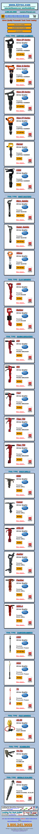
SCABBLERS (25, 746)
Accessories (19, 31)
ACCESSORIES (17, 818)
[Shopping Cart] (34, 18)
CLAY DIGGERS (25, 279)
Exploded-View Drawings (19, 28)
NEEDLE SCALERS (24, 777)
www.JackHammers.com (13, 821)
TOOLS (6, 818)
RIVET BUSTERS (24, 196)
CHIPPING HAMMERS (24, 36)
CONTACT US (23, 818)
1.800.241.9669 (19, 825)
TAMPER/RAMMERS (24, 633)
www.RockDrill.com (27, 821)
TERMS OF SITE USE (33, 818)
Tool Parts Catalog (19, 24)
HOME (3, 818)
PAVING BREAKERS (24, 336)
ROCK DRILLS (24, 471)
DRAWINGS (12, 818)
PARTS (9, 818)
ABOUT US (27, 818)
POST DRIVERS (25, 715)
